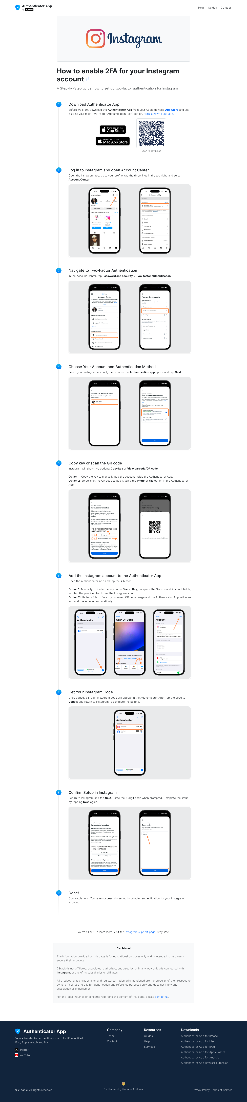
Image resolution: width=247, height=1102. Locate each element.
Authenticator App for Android (200, 1057)
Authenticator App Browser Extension (204, 1062)
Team (110, 1036)
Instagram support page (140, 932)
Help (201, 7)
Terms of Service (221, 1090)
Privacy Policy (201, 1090)
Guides (212, 7)
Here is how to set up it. (159, 113)
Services (149, 1046)
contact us (161, 996)
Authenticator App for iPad (198, 1046)
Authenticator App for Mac (198, 1041)
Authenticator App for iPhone (199, 1036)
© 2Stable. (21, 1090)
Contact (226, 7)
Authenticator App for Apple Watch (203, 1052)
